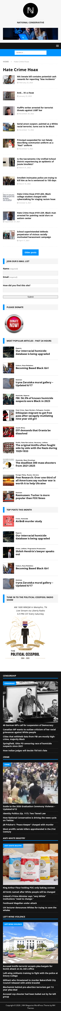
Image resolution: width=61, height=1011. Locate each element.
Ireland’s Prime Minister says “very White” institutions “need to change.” (24, 897)
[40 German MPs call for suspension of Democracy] (30, 702)
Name (10, 268)
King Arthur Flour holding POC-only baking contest (29, 887)
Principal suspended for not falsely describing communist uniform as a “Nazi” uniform (35, 143)
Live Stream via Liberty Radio (30, 610)
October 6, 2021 (25, 203)
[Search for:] (30, 52)
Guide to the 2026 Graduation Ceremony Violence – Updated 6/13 (29, 807)
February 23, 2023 (26, 82)
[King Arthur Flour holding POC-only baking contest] (30, 864)
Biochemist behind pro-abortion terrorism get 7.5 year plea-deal (28, 988)
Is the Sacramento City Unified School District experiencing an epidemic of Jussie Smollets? (36, 161)
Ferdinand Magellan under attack (20, 903)
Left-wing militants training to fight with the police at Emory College (30, 974)
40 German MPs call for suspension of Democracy (28, 725)
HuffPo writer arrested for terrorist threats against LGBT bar (35, 109)
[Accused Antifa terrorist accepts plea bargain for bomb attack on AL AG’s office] (30, 942)
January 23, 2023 (25, 96)
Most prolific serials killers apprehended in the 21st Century (29, 830)
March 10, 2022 (25, 184)
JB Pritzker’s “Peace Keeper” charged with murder (28, 824)
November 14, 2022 (26, 130)
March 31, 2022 (25, 167)
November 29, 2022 (26, 114)
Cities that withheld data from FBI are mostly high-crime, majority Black (29, 738)
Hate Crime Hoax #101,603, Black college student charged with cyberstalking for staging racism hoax (36, 197)
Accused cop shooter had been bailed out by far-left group (29, 995)
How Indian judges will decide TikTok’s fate (25, 750)
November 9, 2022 (26, 149)
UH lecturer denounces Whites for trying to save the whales (29, 909)
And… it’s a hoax (25, 92)
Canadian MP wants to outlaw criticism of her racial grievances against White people (29, 731)
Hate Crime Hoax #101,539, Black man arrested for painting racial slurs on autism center (36, 215)
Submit (31, 297)
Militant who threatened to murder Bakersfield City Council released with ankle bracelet (29, 981)
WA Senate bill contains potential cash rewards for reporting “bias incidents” (36, 78)
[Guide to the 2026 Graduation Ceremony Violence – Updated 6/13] (30, 783)
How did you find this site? (16, 285)
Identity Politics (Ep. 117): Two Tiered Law (24, 813)
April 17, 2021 (24, 240)
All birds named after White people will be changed (29, 892)
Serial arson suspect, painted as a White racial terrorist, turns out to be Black (37, 125)
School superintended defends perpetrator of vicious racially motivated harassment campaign (34, 234)
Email (10, 277)
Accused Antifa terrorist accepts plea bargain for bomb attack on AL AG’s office (27, 967)
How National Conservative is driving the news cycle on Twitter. (29, 819)
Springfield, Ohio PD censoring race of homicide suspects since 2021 (27, 744)
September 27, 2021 (12, 221)
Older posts (30, 252)
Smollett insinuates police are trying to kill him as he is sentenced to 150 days (37, 179)
